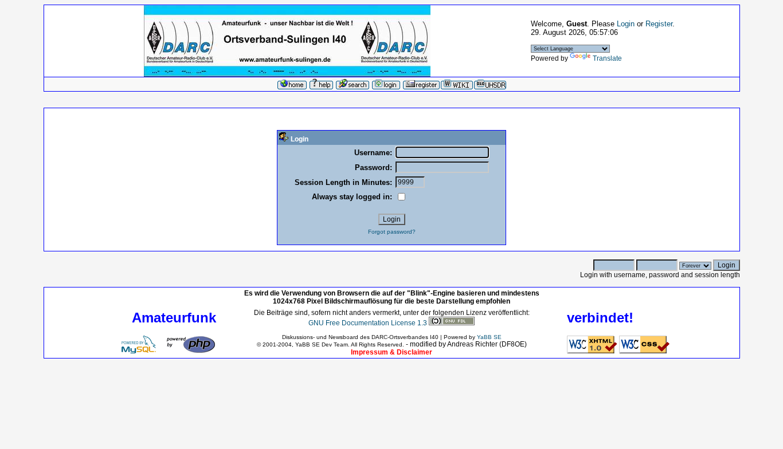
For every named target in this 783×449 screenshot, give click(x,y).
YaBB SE (489, 337)
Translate (607, 58)
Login (626, 23)
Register (658, 23)
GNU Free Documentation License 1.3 (367, 323)
